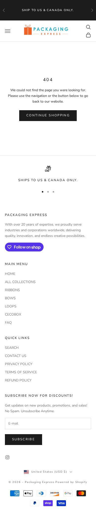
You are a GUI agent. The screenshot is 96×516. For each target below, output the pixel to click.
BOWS (10, 298)
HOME (10, 273)
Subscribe (23, 439)
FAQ (8, 322)
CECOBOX (13, 314)
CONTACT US (15, 356)
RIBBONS (12, 290)
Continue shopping (48, 115)
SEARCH (12, 347)
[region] (48, 174)
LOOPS (10, 306)
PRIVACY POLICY (18, 364)
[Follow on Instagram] (7, 457)
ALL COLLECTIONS (20, 282)
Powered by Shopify (71, 482)
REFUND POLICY (18, 380)
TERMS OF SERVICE (21, 372)
